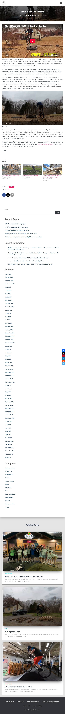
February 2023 (9, 365)
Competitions (9, 474)
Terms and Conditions (33, 701)
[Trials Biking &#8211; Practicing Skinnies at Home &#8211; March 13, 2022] (52, 169)
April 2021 (8, 434)
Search (7, 209)
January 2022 (9, 405)
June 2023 (8, 352)
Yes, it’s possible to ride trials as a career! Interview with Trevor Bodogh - (28, 253)
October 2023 (9, 339)
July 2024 (8, 313)
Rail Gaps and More (12, 632)
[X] (63, 353)
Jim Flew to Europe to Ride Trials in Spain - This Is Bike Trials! (25, 248)
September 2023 (9, 343)
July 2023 (8, 349)
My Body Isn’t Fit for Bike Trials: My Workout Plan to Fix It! (21, 233)
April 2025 (8, 297)
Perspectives (9, 497)
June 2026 (8, 274)
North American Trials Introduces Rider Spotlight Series (33, 258)
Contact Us (26, 706)
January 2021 (9, 444)
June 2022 (8, 388)
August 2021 (8, 421)
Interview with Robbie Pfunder (44, 264)
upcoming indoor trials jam (45, 144)
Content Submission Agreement (50, 701)
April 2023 (8, 359)
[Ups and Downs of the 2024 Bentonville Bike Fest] (32, 551)
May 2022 (8, 392)
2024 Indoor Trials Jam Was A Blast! (18, 687)
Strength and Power (10, 504)
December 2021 (9, 408)
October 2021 (9, 415)
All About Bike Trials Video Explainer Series (17, 230)
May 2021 (8, 431)
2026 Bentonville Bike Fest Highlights (15, 224)
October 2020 (9, 454)
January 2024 (9, 329)
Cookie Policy (20, 701)
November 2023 (9, 336)
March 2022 (8, 398)
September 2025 (9, 284)
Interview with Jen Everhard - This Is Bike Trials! (21, 264)
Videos (11, 186)
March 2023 (8, 362)
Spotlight (7, 500)
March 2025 (8, 300)
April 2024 (8, 320)
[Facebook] (63, 350)
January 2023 (9, 369)
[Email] (63, 363)
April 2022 (8, 395)
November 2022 (9, 375)
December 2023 (9, 333)
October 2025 (9, 280)
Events (7, 478)
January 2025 (9, 303)
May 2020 (8, 457)
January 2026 (9, 277)
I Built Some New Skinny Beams (10, 175)
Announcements (9, 468)
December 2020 (9, 447)
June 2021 (8, 428)
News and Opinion (10, 494)
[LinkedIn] (63, 358)
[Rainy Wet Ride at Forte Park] (32, 169)
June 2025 (8, 290)
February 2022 (9, 402)
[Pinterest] (63, 355)
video (7, 189)
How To (7, 484)
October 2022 (9, 379)
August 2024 (8, 310)
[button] (61, 107)
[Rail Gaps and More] (32, 606)
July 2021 (8, 424)
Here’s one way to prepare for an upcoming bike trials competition (23, 237)
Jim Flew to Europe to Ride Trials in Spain (16, 227)
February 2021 (9, 441)
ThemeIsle (38, 710)
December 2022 (9, 372)
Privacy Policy (10, 701)
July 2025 (8, 287)
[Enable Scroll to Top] (61, 710)
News (6, 491)
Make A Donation (37, 706)
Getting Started (9, 481)
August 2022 (8, 385)
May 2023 (8, 356)
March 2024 (8, 323)
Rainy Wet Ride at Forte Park (30, 175)
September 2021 (9, 418)
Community (8, 471)
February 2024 (9, 326)
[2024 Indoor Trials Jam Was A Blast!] (32, 661)
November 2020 (9, 451)
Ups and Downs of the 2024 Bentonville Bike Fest (24, 576)
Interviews (8, 487)
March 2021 (8, 437)
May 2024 (8, 316)
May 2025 (8, 293)
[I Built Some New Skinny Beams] (11, 169)
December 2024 (9, 307)
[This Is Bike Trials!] (5, 3)
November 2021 (9, 411)
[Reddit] (63, 361)
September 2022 (9, 382)
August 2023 (8, 346)
